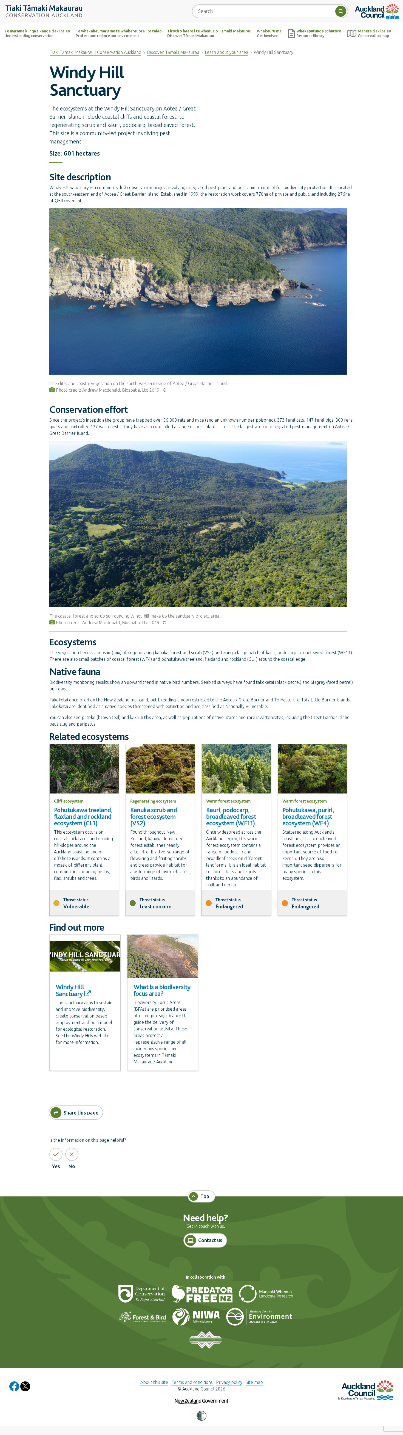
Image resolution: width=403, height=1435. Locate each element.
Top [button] (204, 1196)
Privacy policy (229, 1382)
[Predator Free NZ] (202, 1295)
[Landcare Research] (266, 1295)
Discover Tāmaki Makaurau (173, 52)
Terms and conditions (192, 1382)
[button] (201, 1416)
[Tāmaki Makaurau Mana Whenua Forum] (205, 1342)
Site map (254, 1382)
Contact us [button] (210, 1240)
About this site (154, 1382)
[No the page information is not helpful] (71, 1154)
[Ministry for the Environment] (259, 1319)
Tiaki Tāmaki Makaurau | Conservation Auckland (95, 52)
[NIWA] (196, 1319)
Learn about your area (226, 52)
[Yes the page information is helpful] (56, 1154)
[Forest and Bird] (143, 1319)
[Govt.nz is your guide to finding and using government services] (201, 1397)
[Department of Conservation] (142, 1295)
